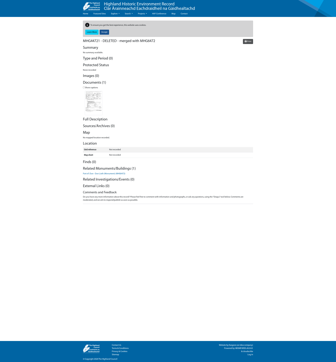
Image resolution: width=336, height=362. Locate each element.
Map (173, 14)
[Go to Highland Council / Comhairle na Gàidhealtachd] (91, 5)
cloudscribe (248, 351)
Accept (104, 32)
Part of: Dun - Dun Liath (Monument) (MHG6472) (104, 174)
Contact (184, 14)
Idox (242, 345)
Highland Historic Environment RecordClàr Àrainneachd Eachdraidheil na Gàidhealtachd (149, 6)
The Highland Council (107, 359)
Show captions (91, 88)
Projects (141, 14)
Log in (250, 355)
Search (128, 14)
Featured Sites (99, 14)
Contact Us (116, 345)
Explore (114, 14)
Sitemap (115, 355)
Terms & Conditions (120, 348)
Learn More (92, 32)
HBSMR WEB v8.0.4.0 (244, 348)
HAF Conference (159, 14)
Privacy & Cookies (119, 351)
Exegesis (232, 345)
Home (85, 14)
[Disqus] (168, 239)
